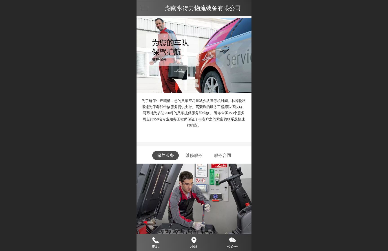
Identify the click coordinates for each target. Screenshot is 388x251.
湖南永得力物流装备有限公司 (203, 8)
